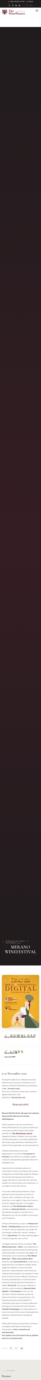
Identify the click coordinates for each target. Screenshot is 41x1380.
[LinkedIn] (22, 1348)
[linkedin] (19, 5)
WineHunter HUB (11, 1053)
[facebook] (9, 5)
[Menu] (36, 10)
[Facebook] (11, 1348)
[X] (16, 1348)
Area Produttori (17, 1)
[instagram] (12, 5)
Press (30, 1)
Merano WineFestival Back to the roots (19, 1037)
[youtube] (16, 5)
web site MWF (10, 1057)
